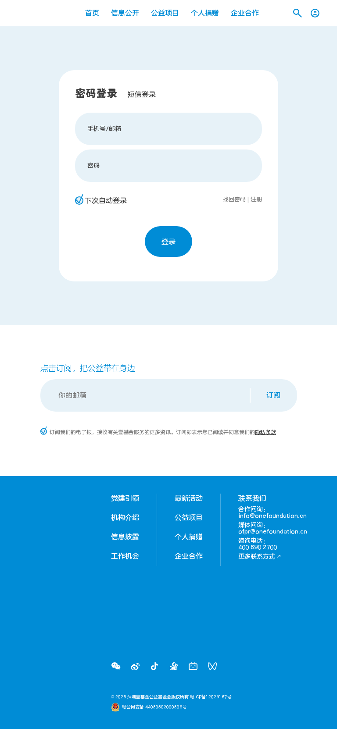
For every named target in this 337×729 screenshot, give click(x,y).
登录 (168, 242)
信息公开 (125, 13)
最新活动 (189, 498)
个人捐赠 (205, 13)
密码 (93, 165)
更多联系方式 (256, 556)
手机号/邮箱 (104, 128)
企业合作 (245, 13)
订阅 (273, 395)
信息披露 (125, 537)
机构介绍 (125, 518)
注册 (256, 199)
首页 (92, 13)
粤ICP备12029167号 (210, 697)
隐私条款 (265, 432)
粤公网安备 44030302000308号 (154, 707)
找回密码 (234, 199)
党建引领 (125, 498)
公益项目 (165, 13)
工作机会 (125, 556)
